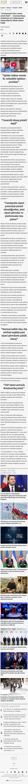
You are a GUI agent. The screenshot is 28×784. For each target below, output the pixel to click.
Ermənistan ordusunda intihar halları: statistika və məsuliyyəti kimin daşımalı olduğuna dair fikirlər (13, 698)
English (20, 7)
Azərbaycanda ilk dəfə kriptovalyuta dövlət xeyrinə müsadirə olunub (14, 546)
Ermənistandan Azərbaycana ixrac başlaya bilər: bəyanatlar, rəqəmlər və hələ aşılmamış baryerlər (14, 597)
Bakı (2, 29)
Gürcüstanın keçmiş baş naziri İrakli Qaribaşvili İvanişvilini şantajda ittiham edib (13, 673)
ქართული (9, 7)
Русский (15, 7)
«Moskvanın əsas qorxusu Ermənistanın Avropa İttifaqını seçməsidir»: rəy (13, 522)
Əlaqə (14, 763)
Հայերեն (3, 7)
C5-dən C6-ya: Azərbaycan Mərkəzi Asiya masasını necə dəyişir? (13, 648)
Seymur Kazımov (5, 27)
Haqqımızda (14, 757)
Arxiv (3, 10)
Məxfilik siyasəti (14, 768)
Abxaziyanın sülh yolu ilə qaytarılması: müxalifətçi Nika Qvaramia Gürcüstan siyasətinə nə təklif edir (12, 623)
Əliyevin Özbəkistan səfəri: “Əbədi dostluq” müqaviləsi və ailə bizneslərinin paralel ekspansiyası (14, 571)
